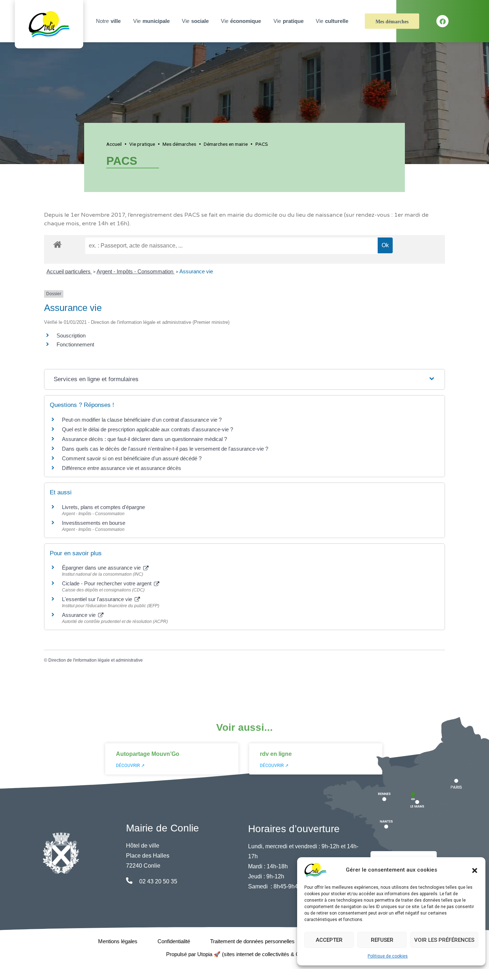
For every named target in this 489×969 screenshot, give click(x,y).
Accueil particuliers (69, 271)
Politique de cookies (388, 956)
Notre (108, 21)
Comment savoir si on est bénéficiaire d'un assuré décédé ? (132, 458)
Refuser (382, 940)
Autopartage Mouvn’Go (147, 754)
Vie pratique (142, 144)
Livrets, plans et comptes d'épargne (103, 507)
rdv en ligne (276, 754)
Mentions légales (117, 941)
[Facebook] (442, 21)
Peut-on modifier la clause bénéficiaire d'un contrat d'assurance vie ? (142, 420)
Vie (151, 21)
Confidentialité (174, 941)
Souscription (71, 335)
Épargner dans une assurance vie (102, 568)
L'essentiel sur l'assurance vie (98, 599)
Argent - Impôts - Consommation (136, 271)
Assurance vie (196, 271)
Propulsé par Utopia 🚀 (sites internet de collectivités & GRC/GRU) (244, 954)
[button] (474, 869)
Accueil (114, 144)
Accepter (329, 940)
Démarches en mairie (226, 144)
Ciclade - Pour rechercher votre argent (107, 583)
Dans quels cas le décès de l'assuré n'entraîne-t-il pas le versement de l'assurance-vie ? (165, 449)
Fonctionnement (75, 344)
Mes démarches (392, 21)
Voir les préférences (444, 940)
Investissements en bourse (93, 523)
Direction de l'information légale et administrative (95, 660)
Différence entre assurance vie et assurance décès (121, 468)
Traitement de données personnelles (252, 941)
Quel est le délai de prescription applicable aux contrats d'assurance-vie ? (147, 429)
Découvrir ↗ (130, 765)
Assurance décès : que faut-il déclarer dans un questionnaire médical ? (144, 439)
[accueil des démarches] (57, 243)
